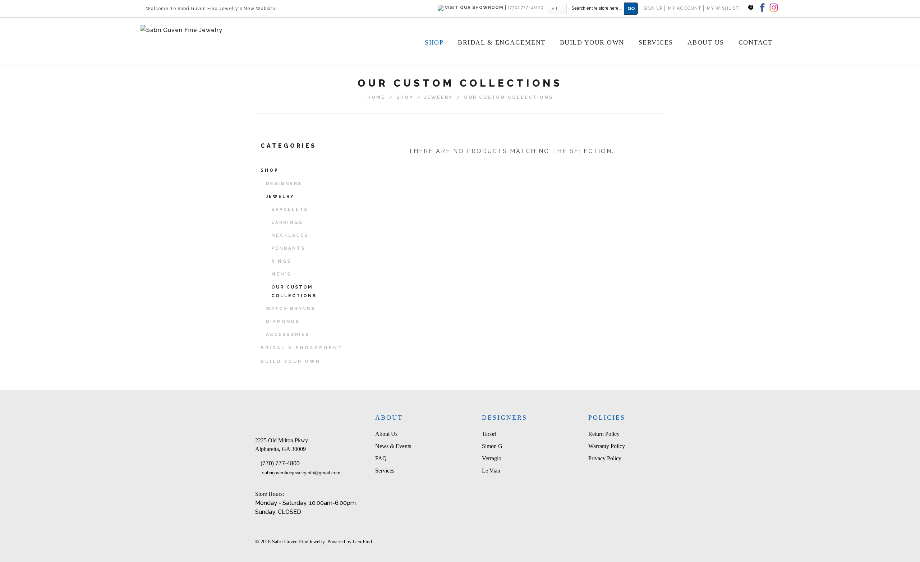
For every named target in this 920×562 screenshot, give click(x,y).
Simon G (492, 446)
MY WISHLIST (723, 8)
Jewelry (438, 97)
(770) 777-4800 (280, 463)
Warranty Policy (606, 446)
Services (384, 470)
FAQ (381, 458)
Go (631, 8)
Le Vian (491, 470)
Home (376, 97)
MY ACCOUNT (685, 8)
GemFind (362, 541)
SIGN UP (653, 8)
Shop (404, 97)
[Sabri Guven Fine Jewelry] (231, 30)
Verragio (491, 458)
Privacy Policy (604, 458)
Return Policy (604, 434)
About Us (386, 434)
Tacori (489, 434)
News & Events (393, 446)
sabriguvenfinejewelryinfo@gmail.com (301, 472)
